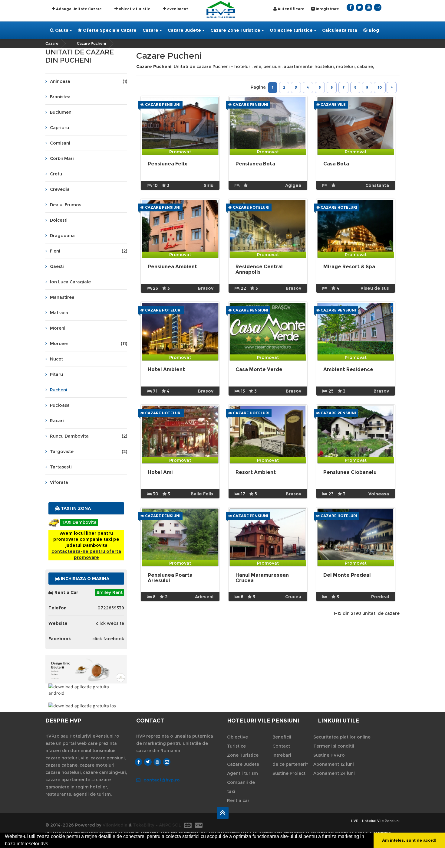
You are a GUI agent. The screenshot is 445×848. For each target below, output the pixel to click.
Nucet (56, 359)
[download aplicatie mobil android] (86, 689)
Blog (373, 30)
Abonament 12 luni (333, 764)
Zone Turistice (243, 755)
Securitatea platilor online (342, 737)
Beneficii (281, 737)
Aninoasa (88, 81)
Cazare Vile (333, 104)
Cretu (56, 174)
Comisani (60, 143)
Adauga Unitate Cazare (78, 9)
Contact (281, 746)
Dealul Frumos (65, 204)
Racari (57, 420)
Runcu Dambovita (88, 436)
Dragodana (62, 235)
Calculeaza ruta (339, 30)
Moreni (57, 328)
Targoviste (88, 451)
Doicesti (59, 220)
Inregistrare (327, 9)
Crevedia (60, 189)
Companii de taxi (241, 787)
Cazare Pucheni (91, 43)
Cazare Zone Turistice (235, 30)
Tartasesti (61, 467)
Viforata (59, 482)
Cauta (61, 30)
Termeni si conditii (333, 746)
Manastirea (62, 297)
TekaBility (143, 825)
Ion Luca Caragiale (70, 282)
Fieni (88, 251)
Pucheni (58, 390)
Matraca (59, 312)
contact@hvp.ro (161, 780)
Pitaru (56, 374)
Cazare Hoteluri (250, 207)
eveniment (177, 9)
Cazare (150, 30)
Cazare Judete (184, 30)
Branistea (60, 96)
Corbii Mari (62, 158)
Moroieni (88, 343)
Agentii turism (242, 773)
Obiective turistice (291, 30)
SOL (176, 825)
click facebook (108, 638)
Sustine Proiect (288, 773)
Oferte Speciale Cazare (109, 30)
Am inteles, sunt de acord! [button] (409, 840)
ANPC (165, 825)
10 (380, 87)
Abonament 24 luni (334, 773)
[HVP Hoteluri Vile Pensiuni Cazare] (221, 9)
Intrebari (281, 755)
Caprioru (59, 127)
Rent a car (238, 800)
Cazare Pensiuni (162, 104)
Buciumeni (61, 112)
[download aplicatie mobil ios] (86, 706)
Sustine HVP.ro (329, 755)
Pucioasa (60, 405)
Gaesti (57, 266)
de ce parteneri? (290, 764)
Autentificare (290, 9)
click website (110, 623)
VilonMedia (115, 825)
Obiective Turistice (237, 741)
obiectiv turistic (134, 9)
